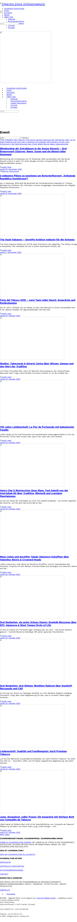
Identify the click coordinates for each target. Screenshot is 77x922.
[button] (38, 921)
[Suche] (1, 21)
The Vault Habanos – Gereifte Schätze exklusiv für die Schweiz (37, 239)
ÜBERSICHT (5, 890)
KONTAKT (4, 874)
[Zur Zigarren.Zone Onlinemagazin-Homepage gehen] (22, 4)
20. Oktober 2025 (13, 316)
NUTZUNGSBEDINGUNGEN (11, 870)
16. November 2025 (14, 193)
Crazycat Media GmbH (46, 898)
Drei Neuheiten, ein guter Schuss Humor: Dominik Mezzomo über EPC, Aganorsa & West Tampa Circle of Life (38, 624)
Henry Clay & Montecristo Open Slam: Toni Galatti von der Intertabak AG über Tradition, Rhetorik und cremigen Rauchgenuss (34, 493)
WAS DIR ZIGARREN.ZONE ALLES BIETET (17, 854)
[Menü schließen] (1, 84)
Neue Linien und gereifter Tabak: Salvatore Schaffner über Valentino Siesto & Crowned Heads (34, 558)
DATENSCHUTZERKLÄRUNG (12, 866)
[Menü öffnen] (1, 10)
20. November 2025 (14, 169)
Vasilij (3, 169)
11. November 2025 (13, 252)
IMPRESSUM (5, 862)
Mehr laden (5, 834)
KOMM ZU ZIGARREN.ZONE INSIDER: (16, 842)
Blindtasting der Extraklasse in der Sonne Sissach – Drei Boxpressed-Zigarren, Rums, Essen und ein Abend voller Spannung (33, 151)
